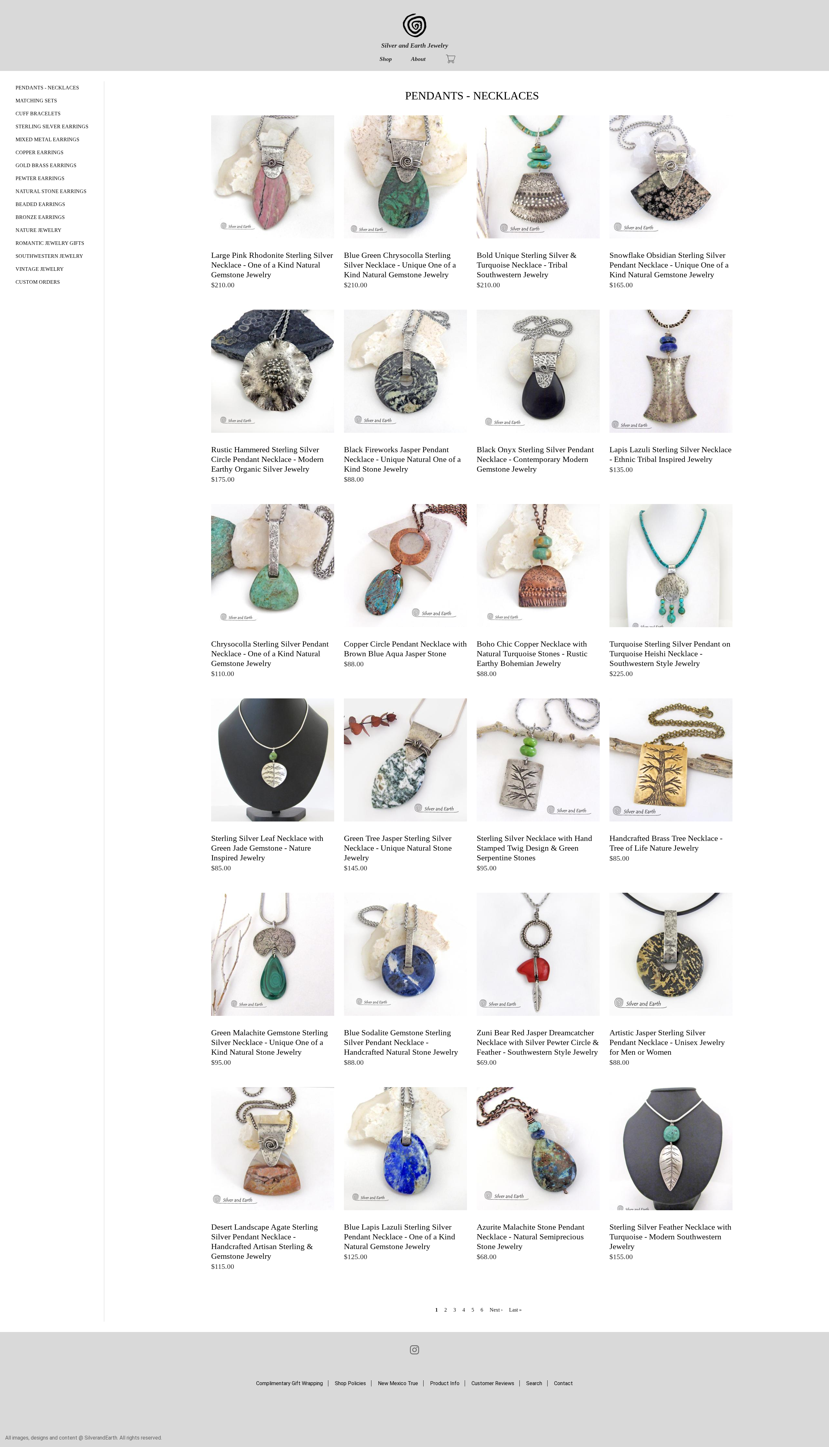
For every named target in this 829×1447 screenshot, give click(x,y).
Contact (563, 1383)
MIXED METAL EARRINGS (47, 139)
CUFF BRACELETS (38, 113)
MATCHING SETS (36, 100)
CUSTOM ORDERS (38, 282)
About (418, 59)
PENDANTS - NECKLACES (47, 87)
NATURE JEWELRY (39, 230)
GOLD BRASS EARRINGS (46, 165)
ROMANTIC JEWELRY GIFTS (50, 243)
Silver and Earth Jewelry (414, 45)
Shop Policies (350, 1383)
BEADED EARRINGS (40, 204)
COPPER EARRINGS (39, 152)
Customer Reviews (492, 1383)
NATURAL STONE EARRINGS (51, 191)
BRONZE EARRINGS (40, 217)
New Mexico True (398, 1383)
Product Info (445, 1383)
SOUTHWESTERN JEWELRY (49, 256)
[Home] (414, 25)
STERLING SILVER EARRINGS (52, 126)
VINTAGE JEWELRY (40, 269)
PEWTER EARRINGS (40, 178)
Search (534, 1383)
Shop (386, 59)
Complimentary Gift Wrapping (289, 1383)
